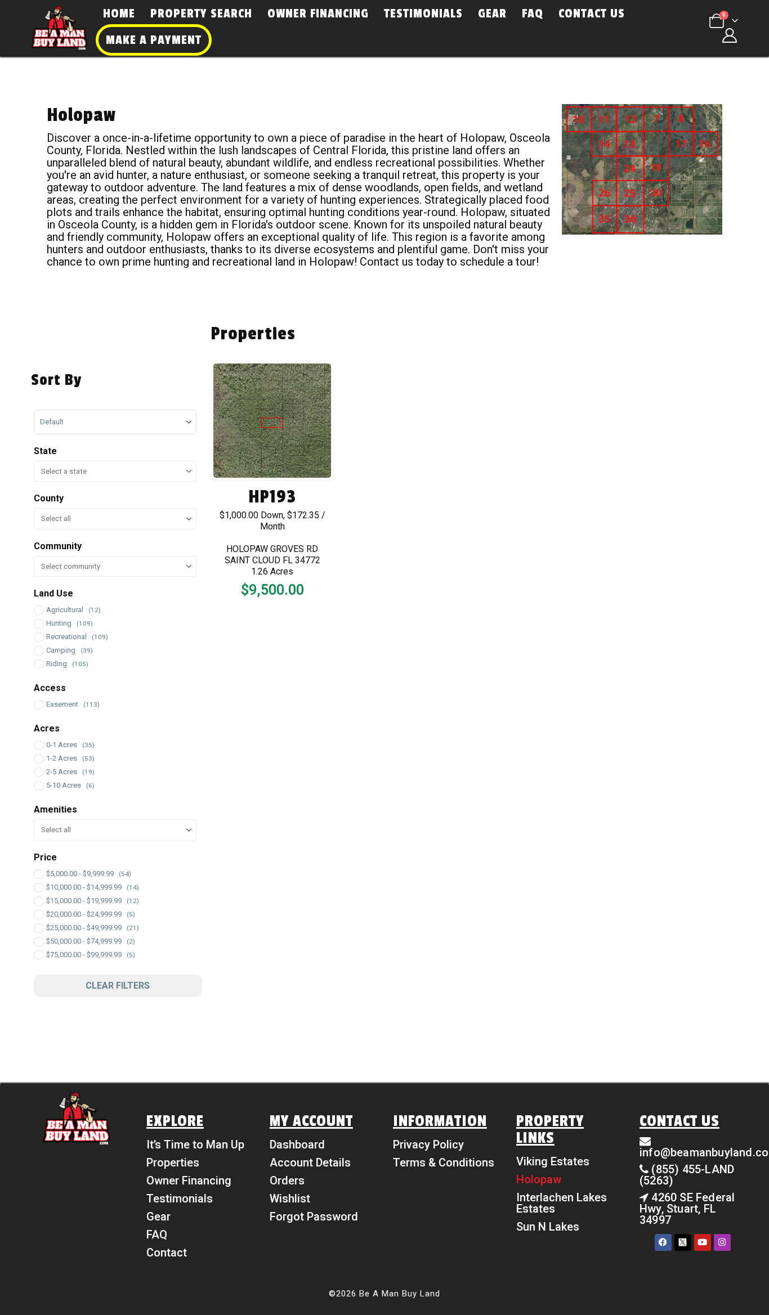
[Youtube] (702, 1242)
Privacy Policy (428, 1144)
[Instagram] (722, 1242)
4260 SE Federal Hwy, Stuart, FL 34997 (687, 1209)
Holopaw (538, 1179)
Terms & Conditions (443, 1162)
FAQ (532, 13)
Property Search (201, 13)
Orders (287, 1180)
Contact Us (591, 13)
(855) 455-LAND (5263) (687, 1175)
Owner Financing (318, 13)
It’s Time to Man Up (195, 1144)
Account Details (310, 1162)
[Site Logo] (59, 28)
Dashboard (297, 1144)
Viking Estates (552, 1161)
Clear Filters (118, 985)
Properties (172, 1162)
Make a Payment (154, 40)
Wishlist (290, 1198)
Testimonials (423, 13)
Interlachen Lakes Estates (561, 1203)
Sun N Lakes (547, 1226)
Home (119, 13)
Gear (492, 13)
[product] (272, 420)
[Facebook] (663, 1242)
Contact (166, 1252)
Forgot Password (314, 1216)
